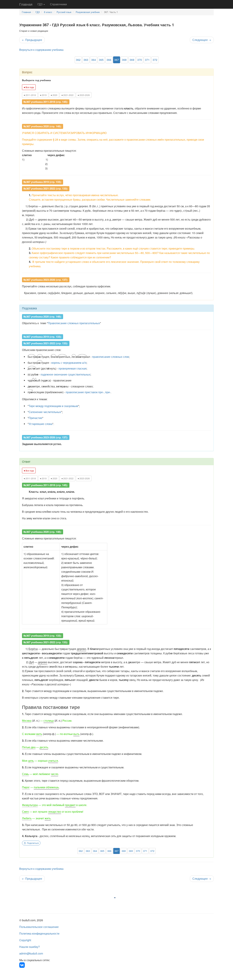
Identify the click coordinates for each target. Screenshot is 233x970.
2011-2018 (30, 95)
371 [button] (147, 60)
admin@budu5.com (31, 953)
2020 (54, 95)
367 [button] (116, 60)
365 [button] (101, 60)
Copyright (25, 940)
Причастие (35, 418)
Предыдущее (32, 40)
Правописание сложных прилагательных (74, 323)
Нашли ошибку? (29, 947)
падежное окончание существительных (65, 374)
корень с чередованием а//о (68, 363)
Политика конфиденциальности (39, 933)
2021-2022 (67, 95)
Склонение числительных (45, 412)
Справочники (58, 4)
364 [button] (93, 60)
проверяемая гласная (72, 368)
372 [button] (155, 60)
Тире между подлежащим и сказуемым (53, 406)
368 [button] (124, 60)
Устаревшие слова (40, 424)
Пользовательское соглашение (39, 927)
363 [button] (86, 60)
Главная (25, 4)
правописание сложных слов (110, 357)
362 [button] (78, 60)
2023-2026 (84, 95)
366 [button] (109, 60)
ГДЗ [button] (40, 4)
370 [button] (139, 60)
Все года (29, 87)
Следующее (201, 40)
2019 (43, 95)
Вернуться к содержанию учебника (41, 50)
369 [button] (132, 60)
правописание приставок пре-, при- (88, 392)
